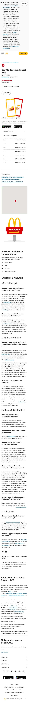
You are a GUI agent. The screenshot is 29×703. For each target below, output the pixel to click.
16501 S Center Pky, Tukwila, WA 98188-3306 (12, 182)
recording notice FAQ (21, 507)
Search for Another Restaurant (10, 62)
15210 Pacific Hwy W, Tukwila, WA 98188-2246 (13, 177)
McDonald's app (7, 302)
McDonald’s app (12, 436)
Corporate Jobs (5, 545)
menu (9, 591)
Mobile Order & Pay (9, 360)
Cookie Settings (14, 695)
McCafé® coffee (10, 593)
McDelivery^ (14, 606)
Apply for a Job (4, 652)
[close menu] (3, 53)
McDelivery (5, 310)
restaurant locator (13, 607)
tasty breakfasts (18, 593)
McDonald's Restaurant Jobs (13, 522)
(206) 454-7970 (14, 77)
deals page (12, 609)
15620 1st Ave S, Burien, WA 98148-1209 (11, 179)
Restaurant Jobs (19, 543)
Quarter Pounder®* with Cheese (16, 595)
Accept (24, 3)
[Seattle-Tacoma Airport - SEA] (15, 201)
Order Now (23, 53)
